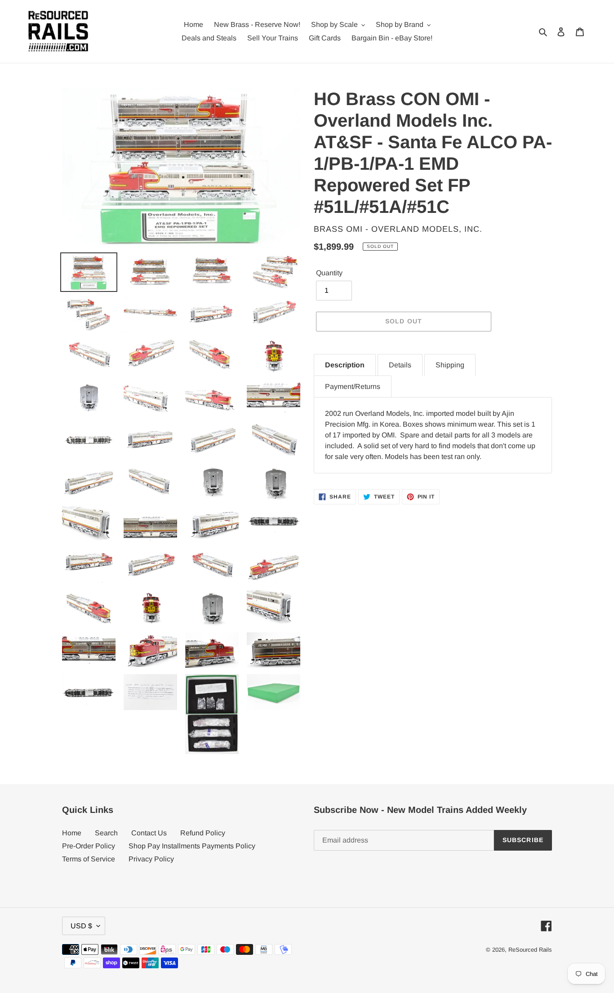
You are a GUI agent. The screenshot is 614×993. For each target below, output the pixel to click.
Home (71, 833)
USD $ (81, 926)
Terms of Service (88, 859)
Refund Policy (202, 833)
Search (106, 833)
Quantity (329, 273)
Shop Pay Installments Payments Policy (192, 846)
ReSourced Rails (530, 949)
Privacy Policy (151, 859)
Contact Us (149, 833)
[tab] (345, 365)
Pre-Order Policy (88, 846)
